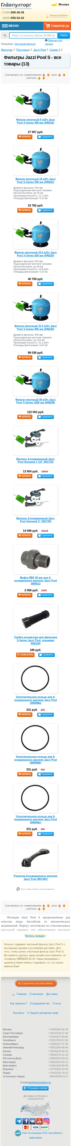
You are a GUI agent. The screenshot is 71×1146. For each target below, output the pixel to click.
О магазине (36, 994)
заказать (27, 654)
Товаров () (60, 26)
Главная (21, 994)
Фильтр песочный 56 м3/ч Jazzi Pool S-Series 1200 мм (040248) (35, 401)
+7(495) (12, 12)
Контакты (18, 1012)
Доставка (51, 994)
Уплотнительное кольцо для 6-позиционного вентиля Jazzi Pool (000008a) (35, 699)
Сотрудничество (40, 1003)
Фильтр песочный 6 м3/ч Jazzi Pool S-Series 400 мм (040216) (35, 121)
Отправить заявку (37, 1088)
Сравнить (47, 136)
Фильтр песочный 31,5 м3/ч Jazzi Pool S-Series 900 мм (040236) (35, 327)
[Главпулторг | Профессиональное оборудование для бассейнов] (16, 6)
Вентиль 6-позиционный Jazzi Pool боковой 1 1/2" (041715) (35, 460)
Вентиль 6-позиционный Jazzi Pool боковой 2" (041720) (35, 520)
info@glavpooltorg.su (39, 1082)
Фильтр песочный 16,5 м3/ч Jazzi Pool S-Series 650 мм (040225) (35, 254)
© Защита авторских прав (42, 1012)
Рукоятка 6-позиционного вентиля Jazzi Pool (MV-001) (35, 877)
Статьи (57, 1003)
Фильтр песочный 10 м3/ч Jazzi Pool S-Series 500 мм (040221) (35, 180)
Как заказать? (18, 1003)
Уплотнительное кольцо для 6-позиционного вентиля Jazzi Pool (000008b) (35, 759)
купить (26, 136)
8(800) (13, 17)
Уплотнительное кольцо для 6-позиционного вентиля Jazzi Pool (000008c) (35, 819)
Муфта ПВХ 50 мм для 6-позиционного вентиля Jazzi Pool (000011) (35, 580)
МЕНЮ (13, 26)
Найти (63, 35)
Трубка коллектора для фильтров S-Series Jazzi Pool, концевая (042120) (35, 640)
